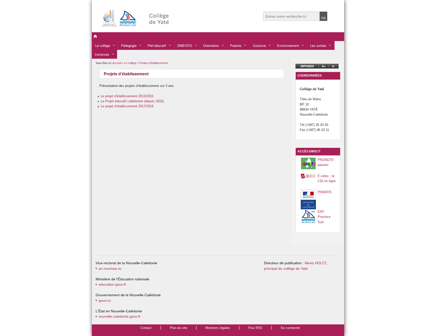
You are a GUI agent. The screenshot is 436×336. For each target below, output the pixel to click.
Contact (146, 328)
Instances (102, 54)
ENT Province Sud (324, 217)
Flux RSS (255, 328)
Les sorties (318, 45)
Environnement (288, 45)
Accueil (116, 62)
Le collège (102, 45)
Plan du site (178, 328)
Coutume (259, 45)
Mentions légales (217, 328)
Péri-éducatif (157, 45)
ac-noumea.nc (110, 269)
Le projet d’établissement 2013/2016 (127, 96)
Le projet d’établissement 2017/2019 (127, 106)
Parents (235, 45)
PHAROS (325, 192)
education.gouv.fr (112, 284)
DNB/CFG (184, 45)
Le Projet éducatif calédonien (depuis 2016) (132, 101)
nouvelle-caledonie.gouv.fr (120, 316)
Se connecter (290, 328)
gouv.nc (105, 301)
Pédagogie (129, 45)
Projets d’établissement (154, 62)
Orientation (211, 45)
